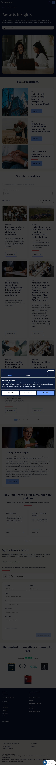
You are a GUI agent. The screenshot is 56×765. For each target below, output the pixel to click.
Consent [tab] (10, 375)
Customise (27, 392)
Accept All (45, 392)
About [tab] (46, 375)
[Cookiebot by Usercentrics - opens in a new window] (48, 371)
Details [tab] (28, 375)
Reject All (10, 392)
